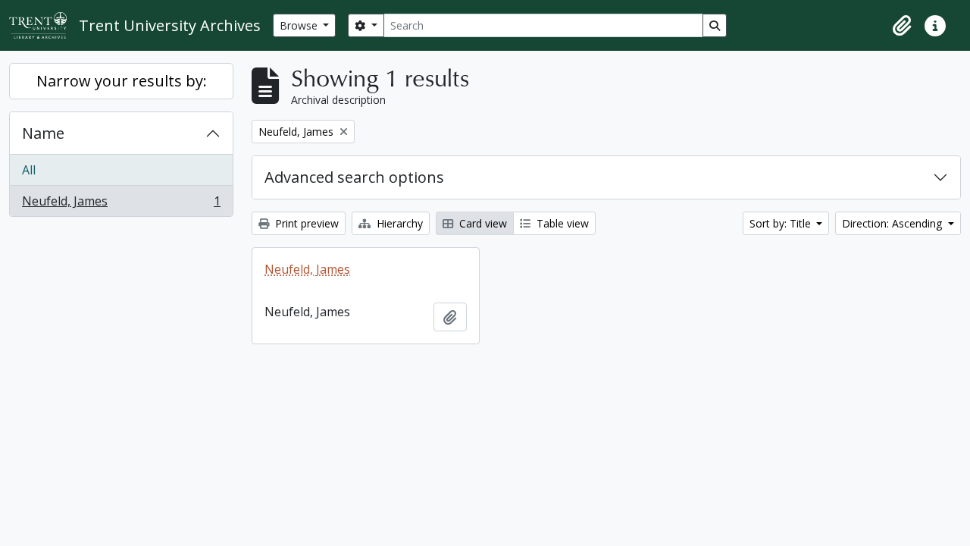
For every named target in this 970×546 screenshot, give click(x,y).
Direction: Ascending (893, 223)
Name (43, 133)
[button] (901, 25)
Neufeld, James (121, 204)
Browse (300, 25)
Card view (481, 223)
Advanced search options (354, 177)
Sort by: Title (781, 223)
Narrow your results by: (121, 81)
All (29, 170)
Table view (561, 223)
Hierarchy (398, 223)
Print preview (305, 223)
